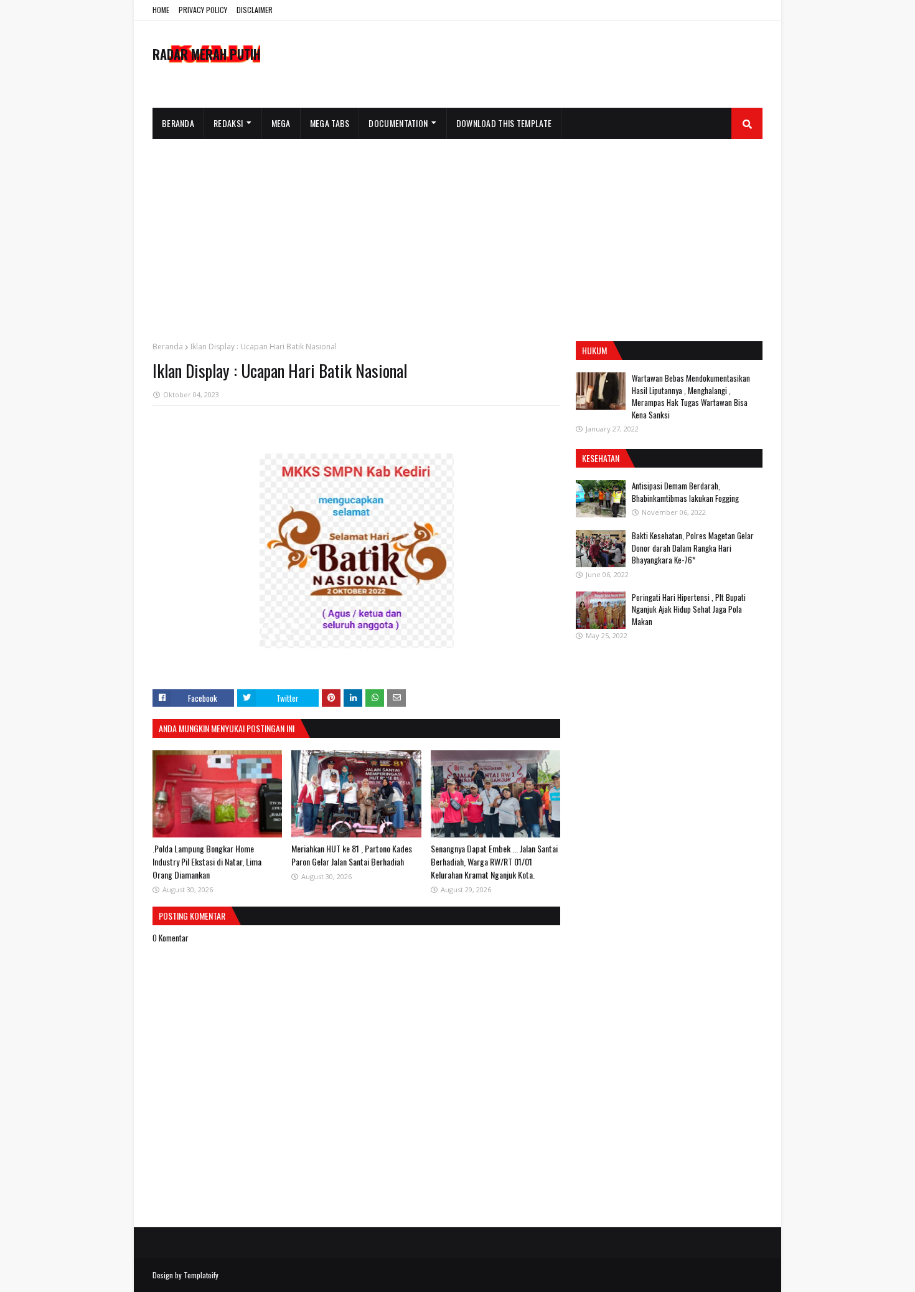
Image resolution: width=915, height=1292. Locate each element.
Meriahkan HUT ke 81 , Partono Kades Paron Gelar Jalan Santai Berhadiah (351, 855)
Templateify (201, 1275)
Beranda (167, 346)
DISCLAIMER (255, 9)
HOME (160, 9)
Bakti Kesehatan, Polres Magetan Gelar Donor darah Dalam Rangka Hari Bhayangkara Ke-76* (693, 547)
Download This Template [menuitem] (504, 123)
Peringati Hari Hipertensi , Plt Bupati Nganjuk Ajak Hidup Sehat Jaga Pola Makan (689, 609)
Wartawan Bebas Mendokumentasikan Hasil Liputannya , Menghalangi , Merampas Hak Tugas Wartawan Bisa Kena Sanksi (691, 396)
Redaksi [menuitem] (228, 123)
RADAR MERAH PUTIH (206, 54)
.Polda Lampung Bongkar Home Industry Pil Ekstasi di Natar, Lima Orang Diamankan (206, 861)
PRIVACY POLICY (203, 9)
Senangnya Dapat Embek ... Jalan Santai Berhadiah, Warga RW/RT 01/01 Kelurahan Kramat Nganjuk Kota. (494, 861)
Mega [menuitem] (281, 123)
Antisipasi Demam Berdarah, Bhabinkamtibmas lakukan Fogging (685, 491)
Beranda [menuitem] (178, 123)
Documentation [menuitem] (398, 123)
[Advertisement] (457, 232)
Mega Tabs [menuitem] (330, 123)
